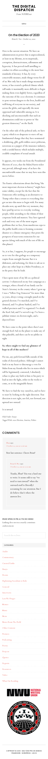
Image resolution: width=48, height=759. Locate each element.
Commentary (8, 557)
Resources (6, 669)
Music (4, 610)
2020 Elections (18, 420)
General (5, 586)
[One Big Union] (24, 702)
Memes (5, 604)
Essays (14, 416)
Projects (5, 651)
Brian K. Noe (15, 464)
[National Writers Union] (24, 690)
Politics (33, 420)
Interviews (6, 592)
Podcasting (7, 639)
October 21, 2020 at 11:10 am (20, 467)
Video (4, 675)
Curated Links (8, 563)
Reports (5, 663)
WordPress (26, 753)
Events (5, 575)
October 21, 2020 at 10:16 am (16, 446)
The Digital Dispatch (24, 8)
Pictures (5, 634)
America (27, 420)
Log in (34, 753)
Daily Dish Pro (27, 751)
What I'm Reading (10, 681)
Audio (5, 551)
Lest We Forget (8, 598)
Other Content (8, 628)
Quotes (5, 657)
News (4, 616)
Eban (8, 443)
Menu (24, 24)
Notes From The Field (11, 622)
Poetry (5, 645)
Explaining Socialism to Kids (14, 581)
